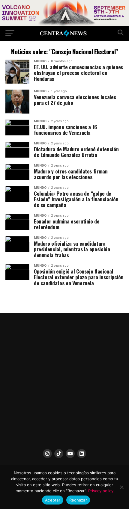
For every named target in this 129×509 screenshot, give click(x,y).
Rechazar (78, 500)
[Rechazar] (121, 487)
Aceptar (52, 500)
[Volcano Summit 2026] (64, 24)
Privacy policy (100, 490)
